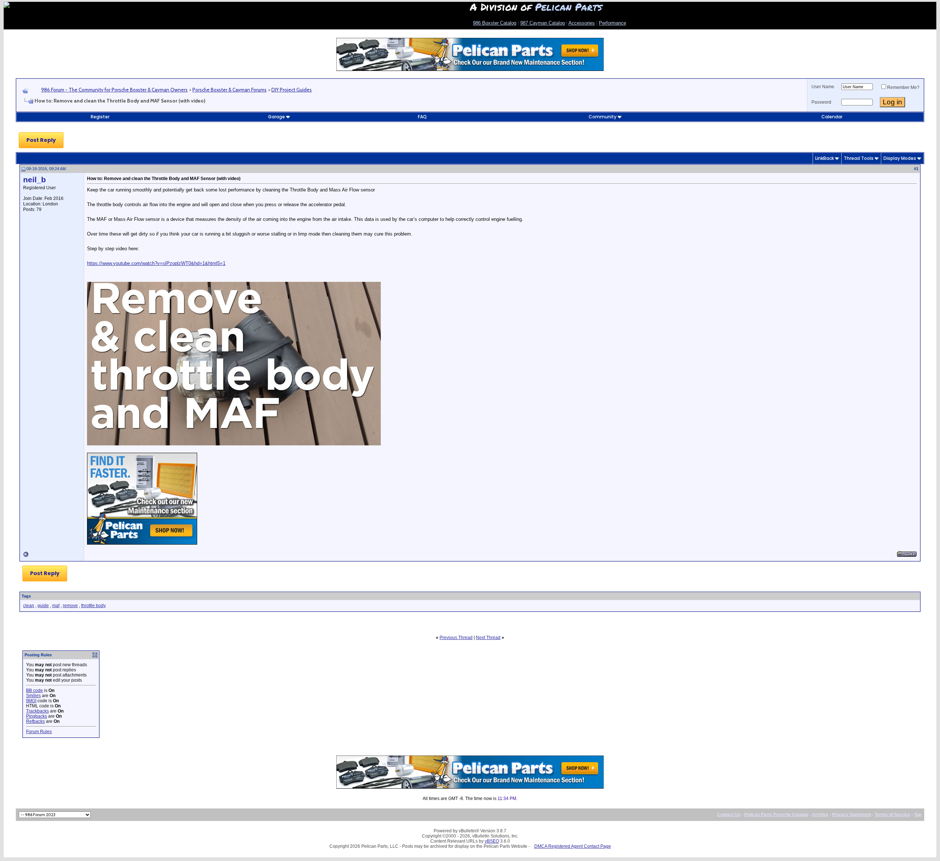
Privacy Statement (851, 814)
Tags (26, 596)
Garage (276, 117)
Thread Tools (859, 158)
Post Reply (41, 140)
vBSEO (492, 841)
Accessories (581, 23)
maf (55, 605)
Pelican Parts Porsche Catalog (776, 814)
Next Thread (488, 637)
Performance (612, 23)
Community (603, 117)
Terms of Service (892, 814)
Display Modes (899, 158)
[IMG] (31, 700)
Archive (820, 814)
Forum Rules (39, 731)
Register (100, 117)
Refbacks (35, 721)
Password (821, 102)
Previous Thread (456, 637)
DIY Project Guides (291, 90)
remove (70, 605)
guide (43, 605)
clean (28, 605)
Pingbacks (36, 716)
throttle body (93, 605)
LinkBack (824, 158)
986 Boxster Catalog (494, 23)
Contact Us (729, 814)
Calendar (831, 117)
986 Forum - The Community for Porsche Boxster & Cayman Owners (114, 90)
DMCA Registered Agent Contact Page (572, 846)
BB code (34, 690)
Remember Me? (903, 87)
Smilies (33, 695)
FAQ (422, 117)
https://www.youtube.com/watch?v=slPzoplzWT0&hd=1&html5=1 (156, 263)
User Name (822, 86)
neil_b (34, 179)
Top (917, 814)
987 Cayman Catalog (542, 23)
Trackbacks (37, 711)
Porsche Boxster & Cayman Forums (229, 90)
